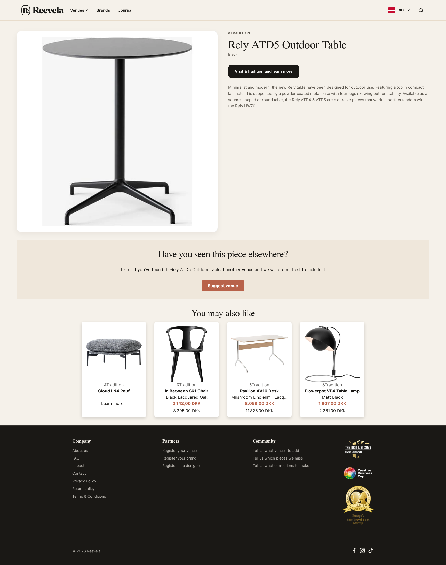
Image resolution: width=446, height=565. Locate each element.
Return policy (83, 488)
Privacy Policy (84, 481)
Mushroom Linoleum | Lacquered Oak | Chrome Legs (259, 397)
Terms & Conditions (89, 496)
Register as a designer (181, 465)
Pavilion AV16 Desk (259, 391)
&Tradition (239, 33)
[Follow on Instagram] (362, 552)
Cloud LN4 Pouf (114, 391)
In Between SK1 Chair (186, 391)
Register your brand (179, 458)
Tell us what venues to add (276, 450)
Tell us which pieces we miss (278, 458)
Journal (125, 10)
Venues (77, 10)
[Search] (420, 10)
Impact (78, 465)
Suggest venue (223, 285)
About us (80, 450)
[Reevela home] (42, 10)
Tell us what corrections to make (281, 465)
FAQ (75, 458)
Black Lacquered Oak (187, 397)
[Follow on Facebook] (354, 552)
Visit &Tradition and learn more (264, 71)
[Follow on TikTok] (371, 552)
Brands (103, 10)
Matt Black (332, 397)
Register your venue (179, 450)
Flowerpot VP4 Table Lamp (332, 391)
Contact (79, 473)
